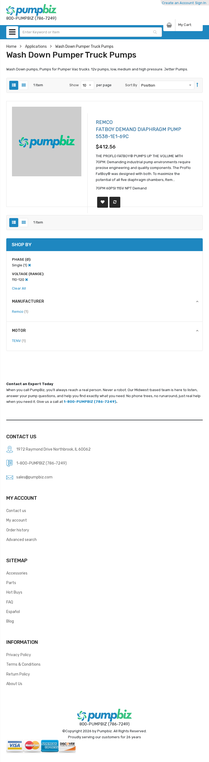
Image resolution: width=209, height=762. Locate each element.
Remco (20, 311)
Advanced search (21, 539)
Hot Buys (14, 592)
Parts (11, 583)
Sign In (200, 3)
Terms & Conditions (23, 664)
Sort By (131, 85)
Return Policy (18, 674)
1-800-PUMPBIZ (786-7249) (90, 402)
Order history (17, 530)
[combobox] (91, 32)
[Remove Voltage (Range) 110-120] (26, 280)
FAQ (9, 602)
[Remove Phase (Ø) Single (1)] (29, 265)
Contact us (16, 510)
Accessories (16, 573)
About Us (14, 683)
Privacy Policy (18, 655)
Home (11, 46)
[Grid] (23, 85)
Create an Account (178, 3)
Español (13, 611)
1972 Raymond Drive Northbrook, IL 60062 (53, 449)
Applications (36, 46)
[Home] (31, 10)
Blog (10, 621)
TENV (19, 340)
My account (16, 520)
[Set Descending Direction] (197, 85)
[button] (102, 202)
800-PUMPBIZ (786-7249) (104, 724)
